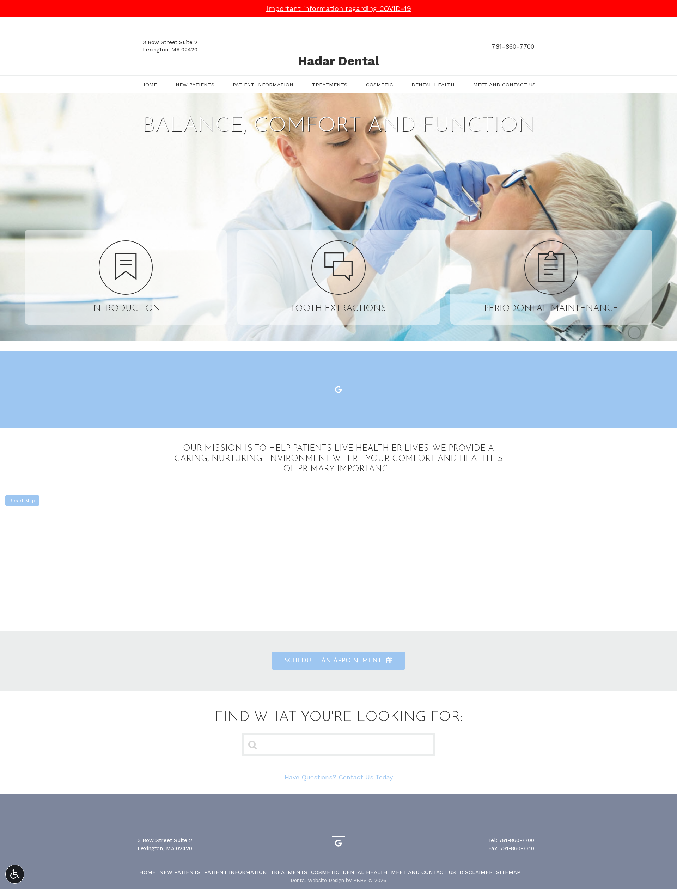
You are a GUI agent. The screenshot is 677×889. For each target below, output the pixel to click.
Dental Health (433, 84)
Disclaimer (476, 872)
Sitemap (508, 872)
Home (149, 84)
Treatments (329, 84)
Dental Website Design (317, 880)
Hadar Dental (338, 61)
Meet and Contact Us (504, 84)
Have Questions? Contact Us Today (339, 777)
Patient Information (263, 84)
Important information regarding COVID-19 (338, 8)
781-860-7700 (513, 46)
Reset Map (22, 500)
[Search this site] (253, 744)
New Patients (195, 84)
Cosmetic (379, 84)
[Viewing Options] (14, 874)
